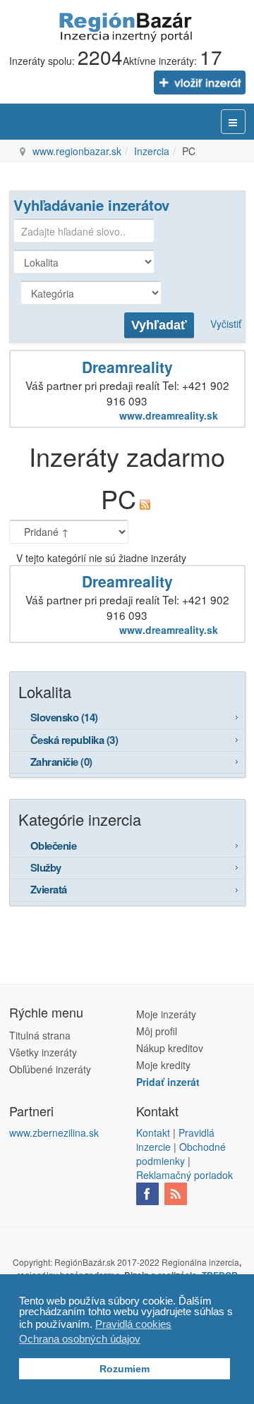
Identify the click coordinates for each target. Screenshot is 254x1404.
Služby (45, 867)
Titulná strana (40, 1035)
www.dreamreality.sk (168, 415)
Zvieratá (48, 889)
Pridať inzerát (168, 1082)
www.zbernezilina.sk (54, 1132)
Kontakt (153, 1132)
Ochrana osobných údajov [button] (79, 1339)
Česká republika (74, 739)
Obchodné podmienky (181, 1154)
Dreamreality (127, 366)
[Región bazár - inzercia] (127, 25)
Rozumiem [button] (124, 1369)
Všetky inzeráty (43, 1052)
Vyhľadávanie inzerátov (91, 205)
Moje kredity (163, 1065)
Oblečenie (53, 845)
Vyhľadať (159, 325)
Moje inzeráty (166, 1014)
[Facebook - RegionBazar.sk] (147, 1192)
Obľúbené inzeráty (50, 1069)
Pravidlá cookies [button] (133, 1324)
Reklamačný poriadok (184, 1175)
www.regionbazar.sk (76, 151)
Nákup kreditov (169, 1048)
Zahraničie (61, 761)
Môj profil (156, 1031)
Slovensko (64, 717)
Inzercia (151, 151)
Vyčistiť (225, 324)
